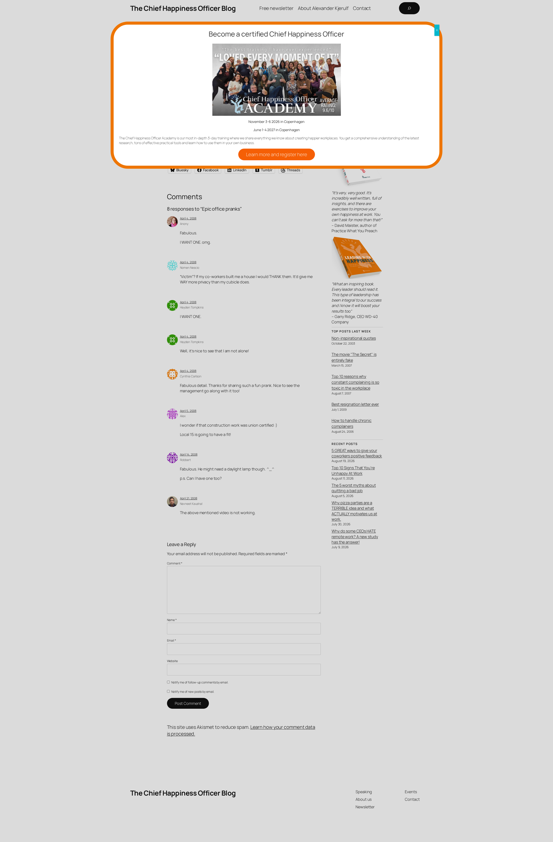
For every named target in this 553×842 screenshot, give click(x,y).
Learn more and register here (276, 154)
